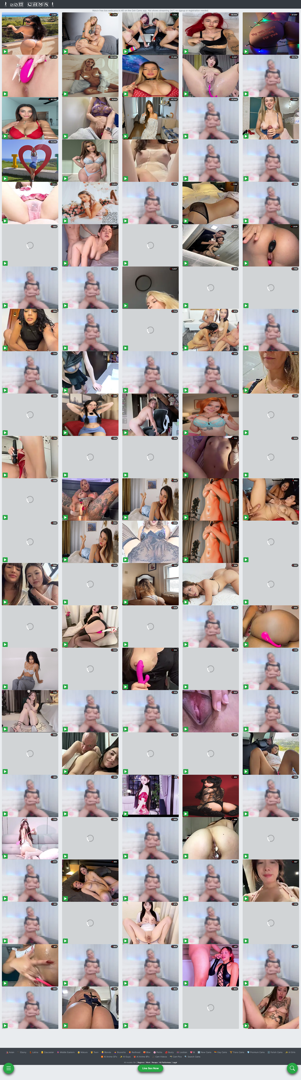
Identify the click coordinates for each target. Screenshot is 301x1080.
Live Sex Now (150, 1068)
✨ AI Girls (290, 1052)
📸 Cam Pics (176, 1056)
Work (148, 1062)
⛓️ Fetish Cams (275, 1052)
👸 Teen (94, 1052)
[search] (292, 1068)
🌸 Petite (157, 1052)
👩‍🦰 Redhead (134, 1052)
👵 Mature (82, 1052)
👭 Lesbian (182, 1052)
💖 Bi (192, 1052)
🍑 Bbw (146, 1052)
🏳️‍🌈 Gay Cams (220, 1052)
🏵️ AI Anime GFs (109, 1056)
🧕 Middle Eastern (66, 1052)
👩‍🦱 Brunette (120, 1052)
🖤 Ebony (21, 1052)
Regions (141, 1062)
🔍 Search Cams (192, 1056)
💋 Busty (169, 1052)
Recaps (155, 1062)
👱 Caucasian (47, 1052)
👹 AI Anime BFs (141, 1056)
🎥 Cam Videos (159, 1056)
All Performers (165, 1062)
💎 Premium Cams (256, 1052)
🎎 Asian (10, 1052)
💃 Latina (33, 1052)
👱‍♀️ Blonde (106, 1052)
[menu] (8, 1068)
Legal (175, 1062)
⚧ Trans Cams (237, 1052)
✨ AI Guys (125, 1056)
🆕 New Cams (204, 1052)
